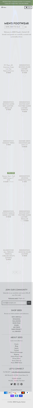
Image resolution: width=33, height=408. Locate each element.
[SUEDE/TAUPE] (8, 220)
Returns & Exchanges (16, 352)
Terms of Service (16, 360)
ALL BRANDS (16, 331)
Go (29, 303)
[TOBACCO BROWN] (24, 76)
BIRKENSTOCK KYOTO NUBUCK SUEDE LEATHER (8, 213)
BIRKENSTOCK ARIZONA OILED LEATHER (25, 252)
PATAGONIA (16, 319)
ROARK (16, 325)
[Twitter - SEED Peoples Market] (11, 384)
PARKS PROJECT (17, 329)
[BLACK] (6, 148)
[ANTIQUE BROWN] (8, 263)
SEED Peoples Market (19, 402)
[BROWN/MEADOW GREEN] (8, 185)
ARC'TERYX (16, 327)
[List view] (27, 27)
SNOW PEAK (16, 323)
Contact (16, 350)
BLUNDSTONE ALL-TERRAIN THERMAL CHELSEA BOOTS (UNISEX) (8, 254)
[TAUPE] (24, 114)
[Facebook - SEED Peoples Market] (15, 384)
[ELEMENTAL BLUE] (11, 148)
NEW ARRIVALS (16, 317)
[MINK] (22, 114)
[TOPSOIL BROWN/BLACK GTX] (24, 150)
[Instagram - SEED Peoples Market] (18, 384)
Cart (29, 7)
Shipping (16, 354)
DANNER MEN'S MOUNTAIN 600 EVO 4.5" (24, 143)
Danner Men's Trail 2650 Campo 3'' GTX (8, 178)
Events (16, 344)
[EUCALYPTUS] (8, 148)
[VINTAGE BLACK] (8, 113)
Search (16, 348)
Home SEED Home (16, 362)
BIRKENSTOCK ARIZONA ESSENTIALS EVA (25, 178)
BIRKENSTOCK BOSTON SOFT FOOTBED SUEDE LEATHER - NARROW (24, 106)
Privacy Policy (16, 358)
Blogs (16, 346)
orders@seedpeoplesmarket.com (21, 372)
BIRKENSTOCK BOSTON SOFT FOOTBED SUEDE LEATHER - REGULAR (24, 215)
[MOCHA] (27, 114)
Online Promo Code (16, 356)
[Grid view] (25, 27)
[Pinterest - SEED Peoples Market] (21, 384)
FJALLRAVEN (16, 321)
